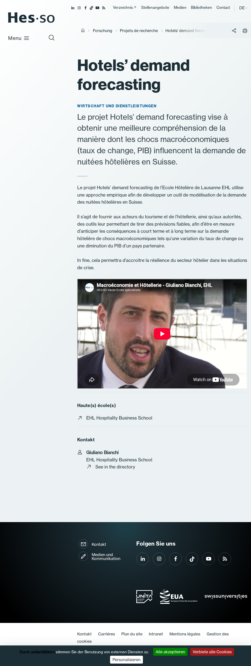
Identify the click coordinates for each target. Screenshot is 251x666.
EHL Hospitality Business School (119, 418)
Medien (180, 7)
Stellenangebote (155, 7)
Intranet (156, 633)
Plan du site (131, 633)
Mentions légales (184, 633)
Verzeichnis (123, 7)
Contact (223, 7)
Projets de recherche (139, 30)
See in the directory (115, 467)
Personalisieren (126, 659)
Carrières (106, 633)
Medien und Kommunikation (106, 557)
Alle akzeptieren (170, 651)
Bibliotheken (201, 7)
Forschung (102, 30)
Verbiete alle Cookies (212, 651)
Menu (15, 38)
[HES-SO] (31, 22)
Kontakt (99, 544)
